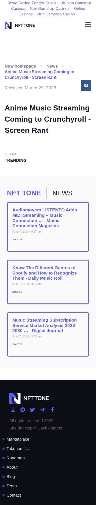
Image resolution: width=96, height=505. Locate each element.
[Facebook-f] (52, 409)
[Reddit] (22, 409)
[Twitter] (32, 409)
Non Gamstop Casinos (49, 8)
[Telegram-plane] (42, 409)
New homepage (20, 66)
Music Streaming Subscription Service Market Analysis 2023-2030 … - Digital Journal (44, 325)
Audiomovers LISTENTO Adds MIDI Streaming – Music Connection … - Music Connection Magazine (44, 217)
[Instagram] (12, 409)
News (52, 66)
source (10, 154)
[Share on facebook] (86, 85)
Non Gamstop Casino (56, 14)
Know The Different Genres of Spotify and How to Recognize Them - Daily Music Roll (44, 273)
